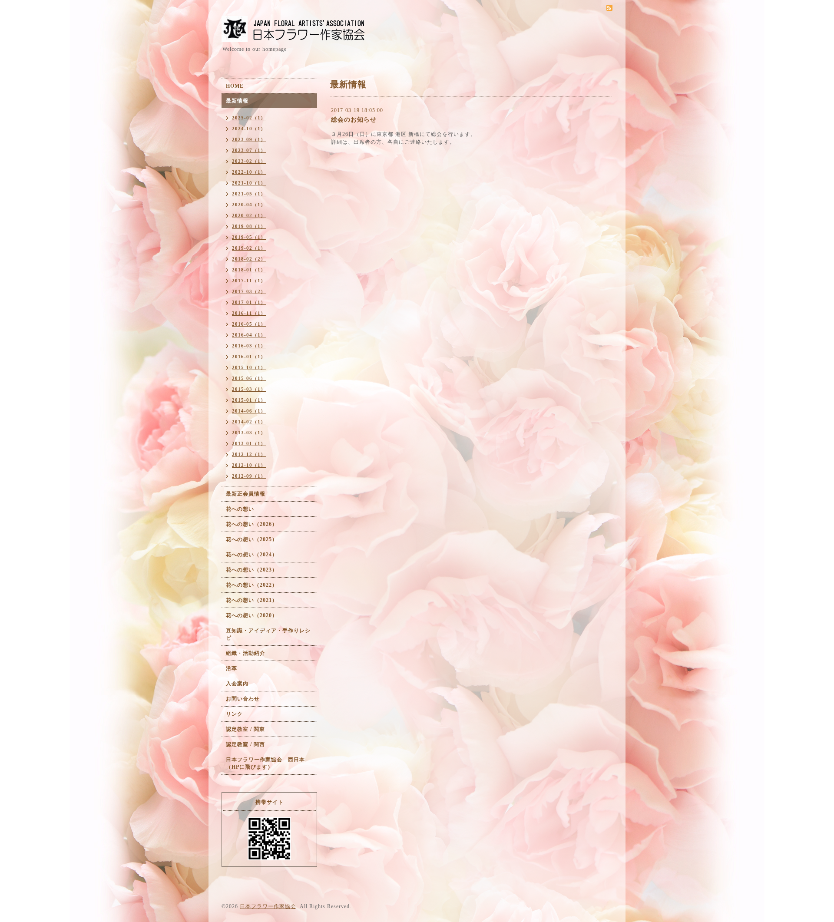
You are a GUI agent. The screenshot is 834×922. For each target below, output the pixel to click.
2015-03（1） (249, 389)
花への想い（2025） (252, 539)
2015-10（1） (249, 367)
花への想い (240, 509)
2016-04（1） (249, 334)
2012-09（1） (249, 476)
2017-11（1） (249, 280)
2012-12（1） (249, 454)
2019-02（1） (249, 248)
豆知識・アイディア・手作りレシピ (268, 634)
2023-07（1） (249, 150)
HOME (235, 86)
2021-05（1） (249, 193)
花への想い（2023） (252, 570)
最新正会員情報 (245, 494)
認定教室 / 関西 (245, 744)
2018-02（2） (249, 258)
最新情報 (237, 101)
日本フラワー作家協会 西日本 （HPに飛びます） (268, 763)
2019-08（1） (249, 226)
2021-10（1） (249, 182)
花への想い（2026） (252, 524)
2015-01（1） (249, 400)
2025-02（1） (249, 117)
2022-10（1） (249, 172)
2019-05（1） (249, 237)
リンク (234, 714)
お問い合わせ (243, 699)
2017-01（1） (249, 302)
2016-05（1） (249, 324)
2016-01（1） (249, 356)
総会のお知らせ (354, 119)
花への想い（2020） (252, 615)
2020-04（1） (249, 204)
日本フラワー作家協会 (268, 906)
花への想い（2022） (252, 585)
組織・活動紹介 (245, 653)
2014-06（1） (249, 410)
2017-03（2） (249, 291)
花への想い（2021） (252, 600)
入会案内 (237, 684)
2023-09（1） (249, 139)
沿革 (231, 668)
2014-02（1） (249, 421)
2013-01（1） (249, 443)
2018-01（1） (249, 269)
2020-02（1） (249, 215)
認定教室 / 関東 (245, 729)
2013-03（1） (249, 432)
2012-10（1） (249, 465)
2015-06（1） (249, 378)
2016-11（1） (249, 313)
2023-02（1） (249, 161)
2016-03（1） (249, 345)
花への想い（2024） (252, 555)
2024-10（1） (249, 128)
